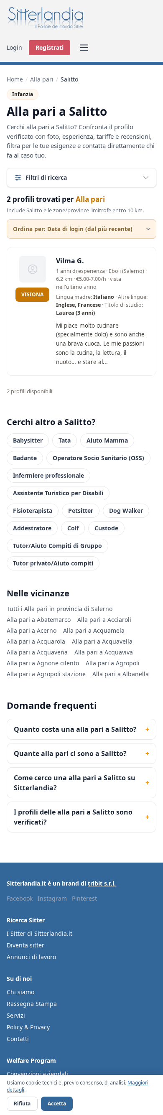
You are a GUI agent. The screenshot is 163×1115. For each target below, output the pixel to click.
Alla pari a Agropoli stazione (46, 674)
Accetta (57, 1103)
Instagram (52, 898)
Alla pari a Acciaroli (104, 620)
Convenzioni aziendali (37, 1074)
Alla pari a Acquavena (37, 652)
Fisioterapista (32, 510)
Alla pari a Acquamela (94, 630)
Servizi (16, 1015)
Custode (106, 528)
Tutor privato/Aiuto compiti (53, 563)
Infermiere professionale (48, 475)
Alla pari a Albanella (120, 674)
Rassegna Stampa (32, 1004)
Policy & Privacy (28, 1027)
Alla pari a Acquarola (36, 641)
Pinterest (84, 898)
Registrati (50, 47)
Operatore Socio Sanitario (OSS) (98, 458)
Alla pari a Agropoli (113, 663)
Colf (73, 528)
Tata (65, 440)
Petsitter (80, 510)
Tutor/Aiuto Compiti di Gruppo (57, 546)
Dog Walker (126, 510)
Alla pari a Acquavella (102, 641)
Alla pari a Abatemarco (39, 620)
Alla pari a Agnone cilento (43, 663)
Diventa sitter (25, 945)
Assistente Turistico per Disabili (58, 493)
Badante (25, 458)
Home (15, 79)
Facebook (20, 898)
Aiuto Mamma (107, 440)
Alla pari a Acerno (31, 630)
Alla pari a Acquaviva (103, 652)
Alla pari (41, 79)
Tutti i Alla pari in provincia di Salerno (59, 609)
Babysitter (28, 440)
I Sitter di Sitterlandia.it (39, 933)
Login (14, 47)
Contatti (18, 1039)
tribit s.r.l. (102, 883)
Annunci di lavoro (31, 957)
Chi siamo (20, 992)
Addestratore (32, 528)
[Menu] (84, 48)
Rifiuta (22, 1103)
